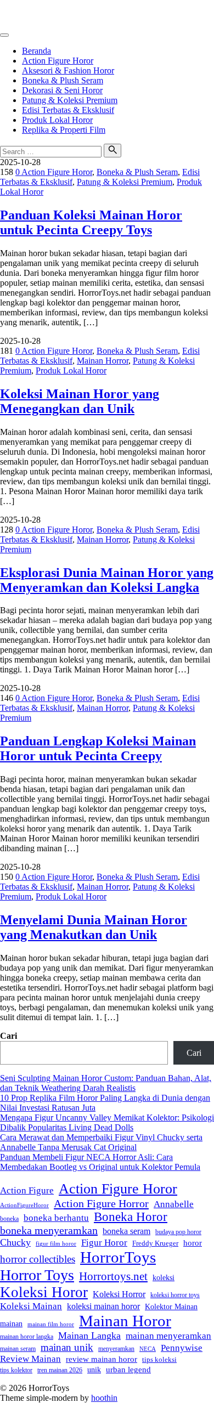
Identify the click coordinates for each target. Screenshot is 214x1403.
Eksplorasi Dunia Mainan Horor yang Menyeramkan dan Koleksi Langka (106, 580)
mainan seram (18, 1349)
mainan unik (67, 1347)
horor (192, 1242)
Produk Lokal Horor (57, 120)
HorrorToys (20, 13)
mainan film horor (50, 1324)
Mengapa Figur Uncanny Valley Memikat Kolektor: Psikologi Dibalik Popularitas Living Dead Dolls (107, 1122)
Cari (8, 1035)
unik (94, 1369)
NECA (147, 1348)
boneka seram (126, 1231)
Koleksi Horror (119, 1294)
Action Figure (27, 1190)
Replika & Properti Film (63, 129)
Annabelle (174, 1203)
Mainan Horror (102, 360)
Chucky (15, 1242)
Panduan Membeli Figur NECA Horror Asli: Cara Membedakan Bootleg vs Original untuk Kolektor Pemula (100, 1162)
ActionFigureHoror (24, 1205)
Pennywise (181, 1348)
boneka (9, 1219)
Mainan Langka (89, 1335)
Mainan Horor (125, 1321)
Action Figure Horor (57, 60)
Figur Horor (104, 1242)
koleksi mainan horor (103, 1306)
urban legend (128, 1369)
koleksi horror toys (175, 1295)
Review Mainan (30, 1359)
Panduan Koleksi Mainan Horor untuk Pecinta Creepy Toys (91, 222)
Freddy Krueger (155, 1243)
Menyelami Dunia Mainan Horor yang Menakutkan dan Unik (93, 927)
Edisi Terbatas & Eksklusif (68, 110)
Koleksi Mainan (31, 1306)
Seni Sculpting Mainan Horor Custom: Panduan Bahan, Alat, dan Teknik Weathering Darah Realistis (105, 1083)
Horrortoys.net (113, 1276)
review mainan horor (101, 1359)
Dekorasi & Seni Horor (62, 90)
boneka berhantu (56, 1218)
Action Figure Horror (101, 1203)
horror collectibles (37, 1259)
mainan (11, 1324)
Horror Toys (37, 1274)
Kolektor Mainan (171, 1307)
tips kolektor (16, 1370)
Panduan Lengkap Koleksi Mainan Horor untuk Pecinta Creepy (98, 748)
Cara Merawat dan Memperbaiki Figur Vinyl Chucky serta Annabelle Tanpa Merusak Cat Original (101, 1142)
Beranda (36, 50)
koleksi (163, 1277)
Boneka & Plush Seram (62, 80)
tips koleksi (159, 1359)
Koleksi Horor (44, 1292)
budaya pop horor (178, 1232)
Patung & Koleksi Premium (69, 100)
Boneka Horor (130, 1217)
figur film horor (56, 1244)
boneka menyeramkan (49, 1230)
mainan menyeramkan (168, 1336)
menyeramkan (116, 1349)
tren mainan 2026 (59, 1370)
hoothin (104, 1397)
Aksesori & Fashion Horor (68, 70)
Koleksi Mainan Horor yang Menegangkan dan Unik (79, 401)
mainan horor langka (26, 1336)
